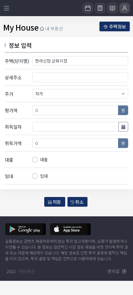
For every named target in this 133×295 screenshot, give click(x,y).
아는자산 (26, 271)
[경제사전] (112, 8)
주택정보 (117, 26)
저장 (56, 202)
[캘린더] (88, 8)
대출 (44, 159)
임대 (44, 176)
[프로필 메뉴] (124, 8)
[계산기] (100, 8)
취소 (79, 202)
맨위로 (114, 271)
